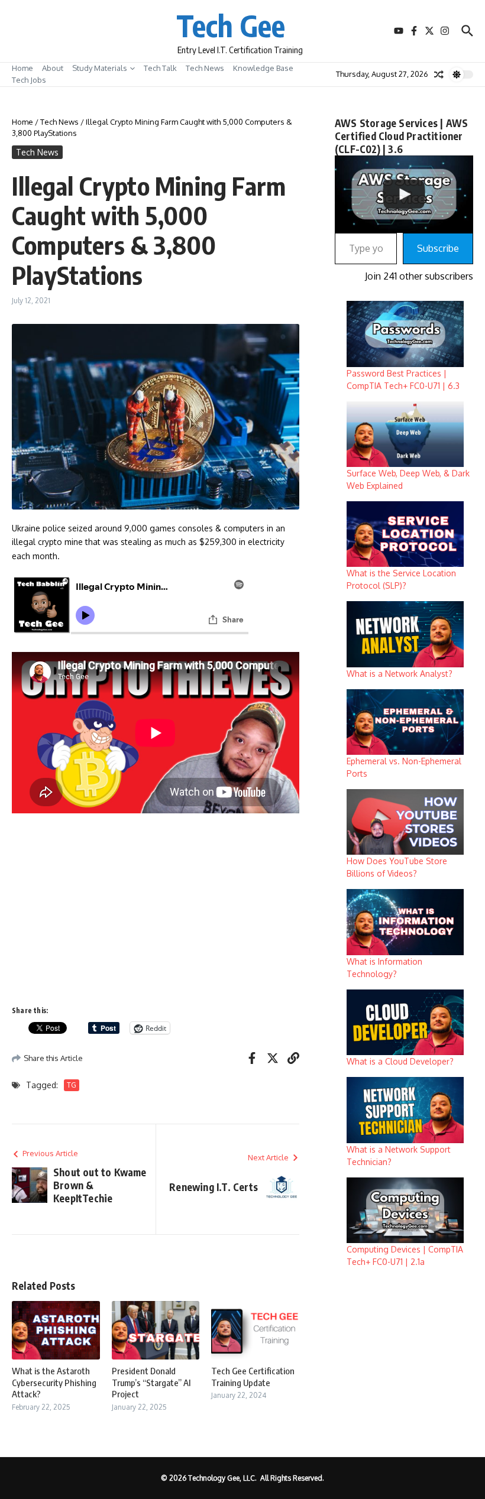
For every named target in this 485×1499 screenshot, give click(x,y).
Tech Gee (230, 25)
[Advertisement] (155, 908)
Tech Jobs (29, 80)
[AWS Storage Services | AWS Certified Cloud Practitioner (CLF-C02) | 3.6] (404, 194)
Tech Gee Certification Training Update (253, 1376)
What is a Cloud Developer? (400, 1061)
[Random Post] (439, 74)
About (52, 68)
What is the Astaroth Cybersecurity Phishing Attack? (54, 1382)
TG (71, 1085)
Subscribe (438, 248)
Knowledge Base (263, 68)
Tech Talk (160, 68)
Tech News (205, 68)
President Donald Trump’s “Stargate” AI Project (151, 1382)
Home (22, 68)
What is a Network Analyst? (399, 674)
